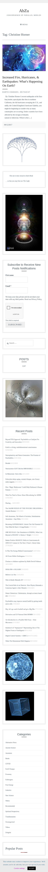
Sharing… (8, 503)
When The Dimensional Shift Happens (17, 641)
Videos (7, 827)
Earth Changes (10, 92)
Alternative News (10, 742)
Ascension (8, 753)
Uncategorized (10, 822)
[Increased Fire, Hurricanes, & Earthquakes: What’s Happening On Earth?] (24, 70)
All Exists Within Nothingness (15, 556)
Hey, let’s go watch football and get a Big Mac (20, 609)
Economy (8, 774)
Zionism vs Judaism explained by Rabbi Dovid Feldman (23, 561)
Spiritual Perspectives (12, 811)
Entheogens (9, 780)
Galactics (8, 790)
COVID (7, 764)
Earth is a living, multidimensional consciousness (21, 447)
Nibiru (7, 801)
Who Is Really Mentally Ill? (14, 580)
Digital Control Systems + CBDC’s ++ (17, 636)
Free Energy (9, 785)
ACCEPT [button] (31, 868)
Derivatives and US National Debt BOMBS (19, 614)
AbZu (24, 10)
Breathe (7, 463)
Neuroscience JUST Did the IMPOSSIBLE (19, 469)
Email (8, 286)
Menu (25, 24)
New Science (9, 795)
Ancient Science (10, 748)
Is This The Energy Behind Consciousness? (19, 551)
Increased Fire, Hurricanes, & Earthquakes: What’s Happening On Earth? (22, 81)
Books (7, 758)
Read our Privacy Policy (33, 299)
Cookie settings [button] (19, 868)
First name (9, 275)
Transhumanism (10, 817)
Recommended (10, 806)
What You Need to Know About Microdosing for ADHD (23, 495)
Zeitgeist (25, 92)
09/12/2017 (8, 125)
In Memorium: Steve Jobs (13, 474)
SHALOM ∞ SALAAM (13, 569)
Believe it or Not (10, 575)
